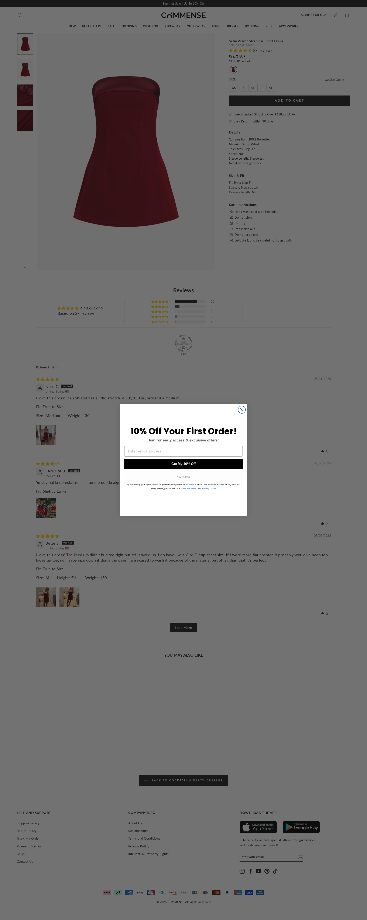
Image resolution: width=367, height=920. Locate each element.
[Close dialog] (242, 409)
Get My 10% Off (183, 464)
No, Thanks (183, 476)
